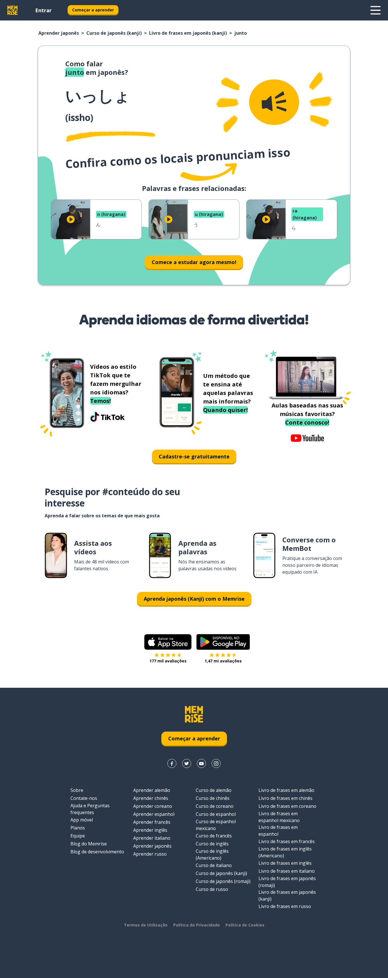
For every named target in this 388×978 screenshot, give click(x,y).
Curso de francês (214, 836)
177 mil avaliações (168, 661)
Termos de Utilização (146, 925)
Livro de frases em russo (284, 906)
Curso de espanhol (216, 814)
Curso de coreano (214, 806)
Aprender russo (150, 854)
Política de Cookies (245, 925)
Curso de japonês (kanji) (114, 33)
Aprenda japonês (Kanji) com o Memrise (194, 598)
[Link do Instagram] (216, 763)
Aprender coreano (152, 806)
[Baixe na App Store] (168, 642)
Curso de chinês (213, 798)
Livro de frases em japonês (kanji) (188, 33)
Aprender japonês (58, 33)
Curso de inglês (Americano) (212, 854)
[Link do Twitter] (186, 763)
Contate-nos (83, 798)
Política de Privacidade (196, 925)
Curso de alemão (213, 790)
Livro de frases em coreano (287, 806)
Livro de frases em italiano (286, 871)
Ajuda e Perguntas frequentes (90, 809)
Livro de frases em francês (286, 841)
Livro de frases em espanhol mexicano (279, 816)
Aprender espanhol (153, 814)
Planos (77, 828)
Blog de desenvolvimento (97, 852)
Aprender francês (151, 822)
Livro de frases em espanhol (278, 830)
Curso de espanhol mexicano (216, 824)
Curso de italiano (214, 865)
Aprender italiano (151, 838)
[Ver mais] (375, 10)
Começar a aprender (93, 10)
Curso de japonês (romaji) (223, 881)
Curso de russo (212, 889)
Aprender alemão (151, 790)
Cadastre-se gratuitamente (194, 456)
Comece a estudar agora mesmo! (194, 262)
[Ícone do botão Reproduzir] (70, 219)
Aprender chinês (150, 798)
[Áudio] (274, 102)
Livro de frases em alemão (286, 790)
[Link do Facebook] (171, 763)
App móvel (81, 820)
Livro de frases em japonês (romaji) (287, 881)
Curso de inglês (212, 844)
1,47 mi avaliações (223, 661)
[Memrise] (12, 10)
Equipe (77, 836)
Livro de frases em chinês (285, 798)
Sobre (76, 790)
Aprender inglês (150, 830)
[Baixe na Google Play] (223, 642)
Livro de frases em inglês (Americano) (285, 852)
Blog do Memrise (88, 844)
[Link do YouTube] (201, 763)
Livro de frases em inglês (285, 863)
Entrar (43, 10)
